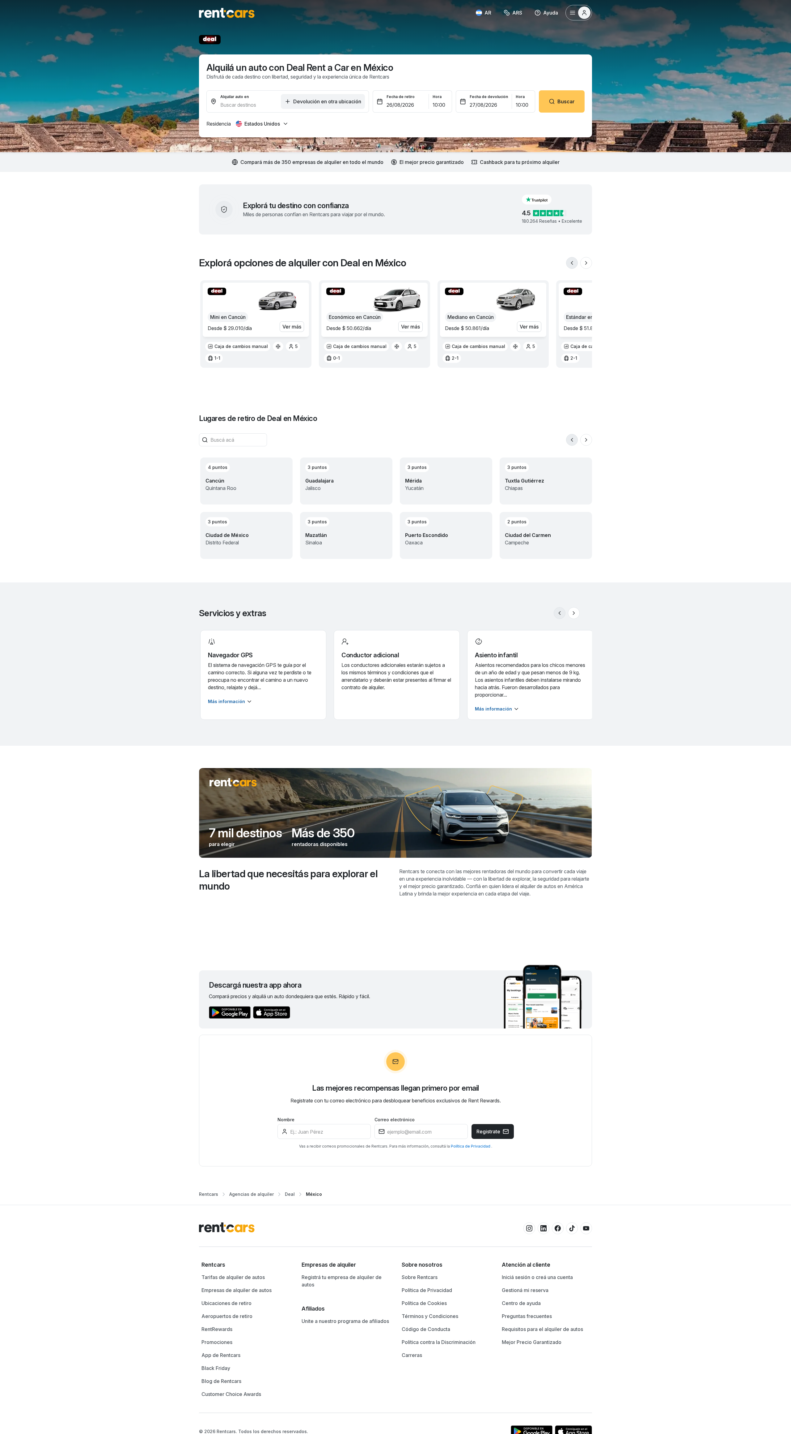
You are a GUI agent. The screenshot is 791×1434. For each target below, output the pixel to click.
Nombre (285, 1119)
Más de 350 (323, 833)
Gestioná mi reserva (525, 1290)
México (314, 1194)
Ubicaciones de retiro (226, 1303)
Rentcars (208, 1194)
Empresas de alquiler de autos (236, 1290)
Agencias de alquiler (251, 1194)
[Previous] (572, 263)
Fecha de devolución (489, 96)
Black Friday (215, 1368)
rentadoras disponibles (320, 844)
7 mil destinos (245, 833)
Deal (290, 1194)
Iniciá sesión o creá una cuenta (537, 1277)
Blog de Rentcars (221, 1381)
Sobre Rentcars (420, 1277)
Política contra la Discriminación (439, 1342)
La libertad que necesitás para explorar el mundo (288, 880)
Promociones (216, 1342)
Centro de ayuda (521, 1303)
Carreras (412, 1355)
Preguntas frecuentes (527, 1316)
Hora (437, 96)
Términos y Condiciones (430, 1316)
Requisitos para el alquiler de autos (542, 1329)
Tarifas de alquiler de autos (233, 1277)
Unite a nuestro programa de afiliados (345, 1321)
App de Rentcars (220, 1355)
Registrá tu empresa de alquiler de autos (342, 1281)
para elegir (222, 844)
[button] (541, 199)
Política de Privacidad (471, 1146)
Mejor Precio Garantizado (531, 1342)
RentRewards (216, 1329)
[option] (237, 346)
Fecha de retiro (401, 96)
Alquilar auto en (234, 96)
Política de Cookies (424, 1303)
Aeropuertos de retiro (226, 1316)
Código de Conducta (426, 1329)
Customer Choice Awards (231, 1394)
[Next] (586, 263)
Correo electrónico (394, 1119)
